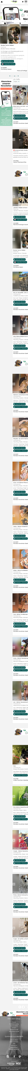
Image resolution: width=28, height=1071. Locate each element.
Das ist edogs (14, 1040)
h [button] (18, 76)
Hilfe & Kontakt (14, 1041)
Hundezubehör (14, 1026)
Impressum (14, 1045)
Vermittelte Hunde (14, 1031)
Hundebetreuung (14, 1024)
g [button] (9, 76)
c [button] (1, 34)
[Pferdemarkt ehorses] (10, 1064)
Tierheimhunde (14, 1029)
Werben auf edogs (14, 1049)
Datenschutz (14, 1047)
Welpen (14, 1027)
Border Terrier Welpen (7, 45)
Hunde (14, 1022)
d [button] (27, 34)
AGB (14, 1043)
